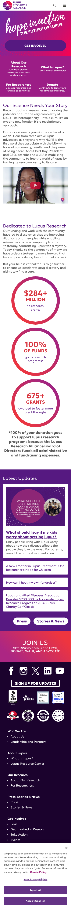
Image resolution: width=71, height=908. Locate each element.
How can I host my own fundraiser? (31, 582)
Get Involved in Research (28, 829)
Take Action (19, 834)
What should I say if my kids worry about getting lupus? (31, 534)
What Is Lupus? (22, 758)
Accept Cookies (35, 901)
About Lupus (17, 753)
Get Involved (35, 46)
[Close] (66, 848)
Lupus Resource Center (27, 763)
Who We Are (17, 731)
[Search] (54, 5)
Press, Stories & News (24, 797)
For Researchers (22, 785)
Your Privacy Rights (35, 879)
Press (22, 621)
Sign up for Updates (35, 683)
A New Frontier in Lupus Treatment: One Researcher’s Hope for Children (35, 568)
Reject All (35, 890)
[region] (35, 875)
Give (14, 824)
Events (15, 840)
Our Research (18, 775)
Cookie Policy (38, 872)
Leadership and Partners (28, 742)
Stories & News (50, 621)
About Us (17, 736)
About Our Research (25, 780)
